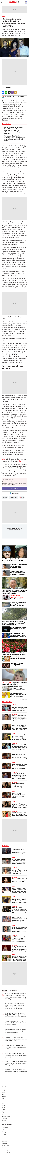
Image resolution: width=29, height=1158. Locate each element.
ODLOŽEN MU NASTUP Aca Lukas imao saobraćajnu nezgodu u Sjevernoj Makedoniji (19, 881)
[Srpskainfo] (14, 2)
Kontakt (3, 1147)
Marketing (4, 1143)
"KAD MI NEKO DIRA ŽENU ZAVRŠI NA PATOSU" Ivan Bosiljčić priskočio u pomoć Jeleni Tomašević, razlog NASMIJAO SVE (19, 949)
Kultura (3, 1114)
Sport (3, 1103)
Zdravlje (4, 1105)
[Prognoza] (26, 2)
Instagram (5, 1132)
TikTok (4, 1136)
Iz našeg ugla (5, 1118)
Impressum (4, 1141)
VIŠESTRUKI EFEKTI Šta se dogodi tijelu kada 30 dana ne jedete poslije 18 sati (15, 1047)
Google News (15, 493)
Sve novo (22, 1076)
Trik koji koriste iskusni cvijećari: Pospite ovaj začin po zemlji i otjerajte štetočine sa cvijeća (16, 1039)
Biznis (3, 1098)
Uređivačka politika (6, 1149)
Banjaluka (4, 1120)
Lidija (3, 459)
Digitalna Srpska (6, 1116)
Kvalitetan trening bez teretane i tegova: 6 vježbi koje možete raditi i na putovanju (16, 1055)
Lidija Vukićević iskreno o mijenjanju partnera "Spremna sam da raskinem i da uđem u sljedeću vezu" (19, 786)
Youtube (5, 1134)
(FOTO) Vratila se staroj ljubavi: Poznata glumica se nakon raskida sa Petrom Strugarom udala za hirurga (19, 900)
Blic (19, 461)
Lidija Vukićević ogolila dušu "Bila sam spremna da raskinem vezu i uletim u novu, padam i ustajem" (19, 756)
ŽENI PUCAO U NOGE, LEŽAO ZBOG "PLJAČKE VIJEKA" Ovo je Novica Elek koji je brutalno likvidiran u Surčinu (15, 1014)
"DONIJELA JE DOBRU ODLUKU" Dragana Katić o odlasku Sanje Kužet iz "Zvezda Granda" (19, 871)
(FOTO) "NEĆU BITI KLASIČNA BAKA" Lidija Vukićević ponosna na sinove (18, 795)
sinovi (22, 497)
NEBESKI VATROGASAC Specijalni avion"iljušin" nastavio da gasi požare (16, 1070)
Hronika (3, 1101)
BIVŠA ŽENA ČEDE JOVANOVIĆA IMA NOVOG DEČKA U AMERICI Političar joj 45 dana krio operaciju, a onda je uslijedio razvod (19, 910)
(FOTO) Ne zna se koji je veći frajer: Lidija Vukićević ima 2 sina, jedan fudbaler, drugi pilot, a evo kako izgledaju (19, 727)
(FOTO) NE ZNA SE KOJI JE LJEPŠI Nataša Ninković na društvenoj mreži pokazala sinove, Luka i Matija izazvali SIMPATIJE (19, 708)
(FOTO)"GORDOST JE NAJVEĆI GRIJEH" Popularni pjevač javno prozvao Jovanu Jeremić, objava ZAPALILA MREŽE (19, 919)
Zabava (4, 16)
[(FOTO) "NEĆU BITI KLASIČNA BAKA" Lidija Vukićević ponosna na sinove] (6, 795)
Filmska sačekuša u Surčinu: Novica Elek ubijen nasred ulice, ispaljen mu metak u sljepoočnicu (15, 1030)
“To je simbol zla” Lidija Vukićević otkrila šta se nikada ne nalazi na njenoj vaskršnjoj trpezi (14, 138)
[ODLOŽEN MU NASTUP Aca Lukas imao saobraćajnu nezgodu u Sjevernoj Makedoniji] (6, 880)
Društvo (4, 1096)
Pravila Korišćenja (6, 1145)
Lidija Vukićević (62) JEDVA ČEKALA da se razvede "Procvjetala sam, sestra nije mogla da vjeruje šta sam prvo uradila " (19, 766)
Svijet (3, 1094)
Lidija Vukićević (14, 497)
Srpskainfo (8, 87)
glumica (5, 497)
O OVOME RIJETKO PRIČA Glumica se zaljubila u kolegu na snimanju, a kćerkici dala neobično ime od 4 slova (19, 737)
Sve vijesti (4, 1090)
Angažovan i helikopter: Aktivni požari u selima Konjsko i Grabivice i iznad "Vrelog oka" (16, 1063)
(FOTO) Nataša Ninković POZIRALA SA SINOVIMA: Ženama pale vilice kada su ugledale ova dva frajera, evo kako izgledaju (19, 718)
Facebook (5, 1127)
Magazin (4, 1112)
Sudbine (3, 1109)
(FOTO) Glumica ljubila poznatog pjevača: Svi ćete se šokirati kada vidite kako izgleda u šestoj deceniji (19, 776)
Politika (3, 1092)
